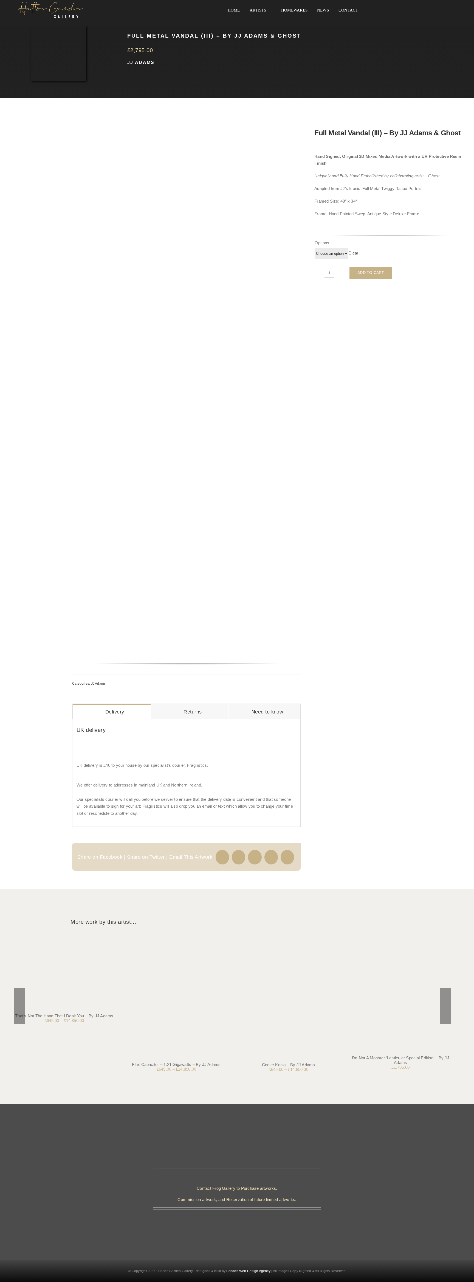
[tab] (112, 711)
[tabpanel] (186, 773)
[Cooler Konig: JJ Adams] (288, 936)
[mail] (232, 1220)
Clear (353, 253)
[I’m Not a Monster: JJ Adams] (400, 936)
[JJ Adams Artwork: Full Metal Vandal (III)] (168, 390)
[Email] (287, 857)
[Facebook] (222, 857)
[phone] (241, 1220)
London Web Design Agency (248, 1271)
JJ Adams (141, 62)
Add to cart (370, 272)
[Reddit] (255, 857)
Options (322, 242)
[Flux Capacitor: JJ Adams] (176, 936)
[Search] (369, 10)
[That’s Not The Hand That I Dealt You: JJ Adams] (64, 936)
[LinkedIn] (271, 857)
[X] (238, 857)
